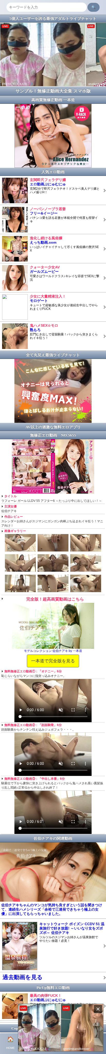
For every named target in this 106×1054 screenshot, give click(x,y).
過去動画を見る (23, 977)
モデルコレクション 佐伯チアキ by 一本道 (53, 651)
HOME (10, 1042)
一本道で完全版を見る (53, 660)
